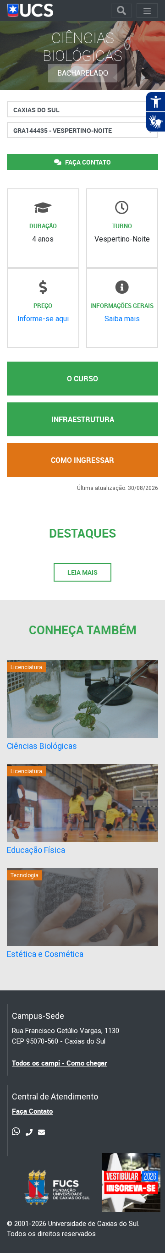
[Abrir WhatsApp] (142, 1230)
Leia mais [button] (82, 572)
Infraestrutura (82, 419)
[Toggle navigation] (121, 10)
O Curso (82, 379)
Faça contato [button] (87, 162)
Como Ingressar (82, 460)
